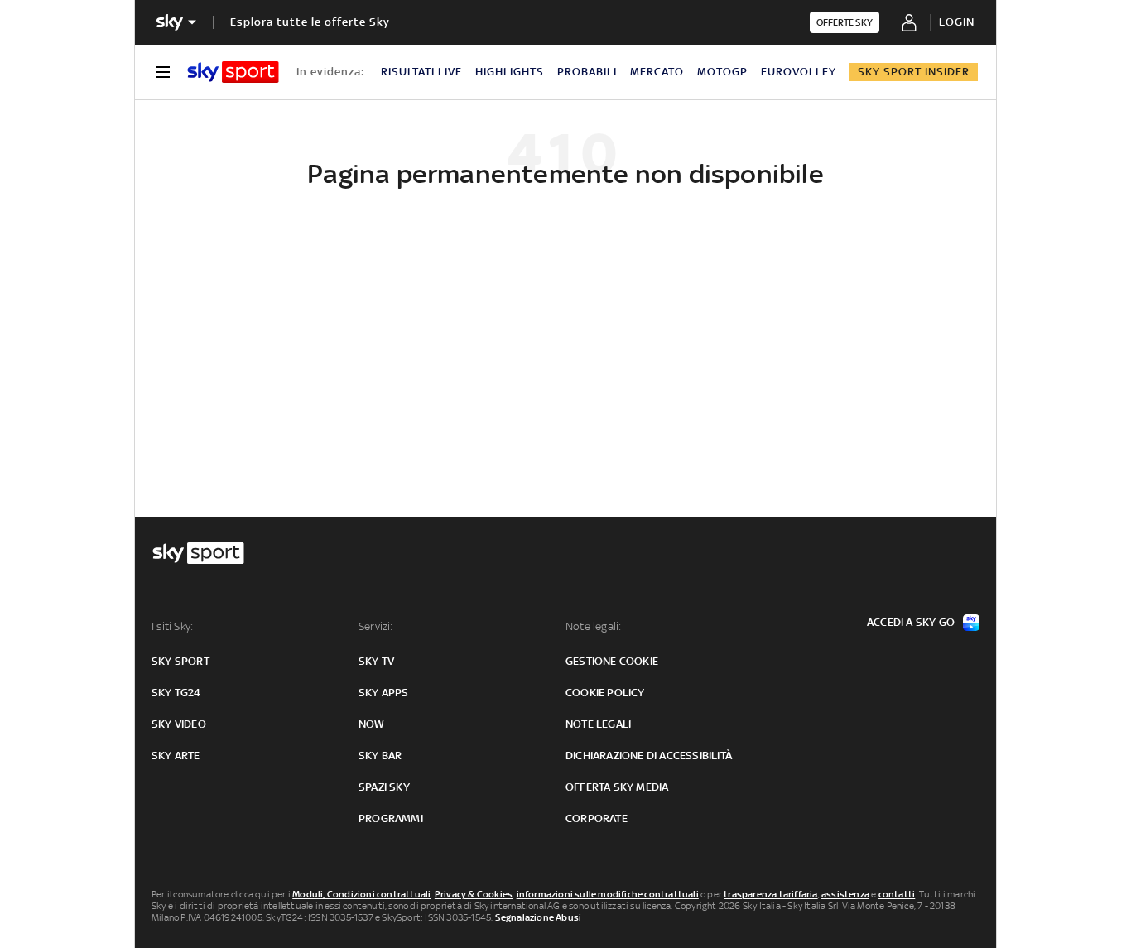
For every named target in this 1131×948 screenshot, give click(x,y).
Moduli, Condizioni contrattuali (361, 894)
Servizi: (376, 626)
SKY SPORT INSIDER (914, 71)
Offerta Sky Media (617, 787)
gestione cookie (612, 661)
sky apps (384, 692)
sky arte (176, 755)
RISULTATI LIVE (421, 71)
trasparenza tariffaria (770, 894)
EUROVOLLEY (798, 71)
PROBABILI (587, 71)
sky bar (380, 755)
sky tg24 (176, 692)
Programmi (391, 818)
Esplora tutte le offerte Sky (310, 22)
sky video (179, 724)
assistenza (845, 894)
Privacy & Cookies (474, 894)
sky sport (180, 661)
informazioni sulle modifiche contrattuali (608, 894)
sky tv (376, 661)
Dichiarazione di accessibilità (649, 755)
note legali (598, 724)
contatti (897, 894)
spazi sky (384, 787)
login (957, 22)
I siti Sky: (172, 626)
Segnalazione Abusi (538, 917)
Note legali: (593, 626)
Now (372, 724)
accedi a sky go (911, 622)
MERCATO (657, 71)
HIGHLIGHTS (509, 71)
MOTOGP (722, 71)
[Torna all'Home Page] (233, 72)
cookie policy (605, 692)
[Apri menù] (163, 72)
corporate (597, 818)
